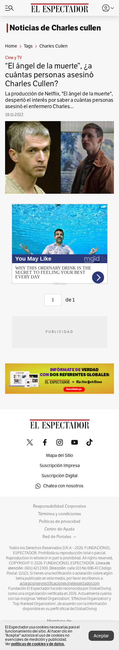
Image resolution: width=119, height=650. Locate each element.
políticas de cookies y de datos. (38, 643)
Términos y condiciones (59, 514)
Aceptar (101, 636)
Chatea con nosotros (63, 486)
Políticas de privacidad (59, 521)
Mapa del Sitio (59, 455)
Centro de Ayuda (59, 529)
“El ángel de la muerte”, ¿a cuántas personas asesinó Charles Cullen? (49, 74)
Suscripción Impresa (60, 465)
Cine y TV (13, 57)
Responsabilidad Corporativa (59, 506)
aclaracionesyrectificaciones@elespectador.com (60, 583)
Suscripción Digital (59, 475)
